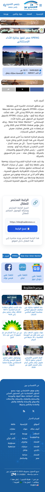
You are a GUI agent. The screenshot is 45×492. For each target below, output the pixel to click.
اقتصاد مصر (36, 456)
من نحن (35, 479)
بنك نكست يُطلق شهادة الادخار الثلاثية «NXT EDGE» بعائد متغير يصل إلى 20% (12, 311)
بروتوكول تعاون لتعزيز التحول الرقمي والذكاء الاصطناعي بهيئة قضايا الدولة (11, 361)
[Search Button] (4, 5)
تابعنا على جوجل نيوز (36, 277)
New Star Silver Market (31, 256)
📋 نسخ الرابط (22, 229)
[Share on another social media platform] (8, 89)
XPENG (15, 256)
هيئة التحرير (25, 479)
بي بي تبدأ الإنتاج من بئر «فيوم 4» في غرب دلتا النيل (12, 335)
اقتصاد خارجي (36, 448)
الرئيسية (39, 14)
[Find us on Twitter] (33, 411)
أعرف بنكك (34, 429)
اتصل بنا (27, 482)
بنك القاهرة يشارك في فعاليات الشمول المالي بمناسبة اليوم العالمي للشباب (33, 311)
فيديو (12, 433)
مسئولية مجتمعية (11, 444)
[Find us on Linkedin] (29, 411)
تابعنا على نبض (22, 276)
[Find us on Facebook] (38, 411)
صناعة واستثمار (23, 456)
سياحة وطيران (24, 440)
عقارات (12, 429)
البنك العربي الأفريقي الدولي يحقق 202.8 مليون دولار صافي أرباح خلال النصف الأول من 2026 (33, 362)
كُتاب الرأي (11, 438)
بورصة (6, 14)
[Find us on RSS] (24, 411)
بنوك (25, 429)
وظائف (35, 482)
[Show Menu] (40, 5)
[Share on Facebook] (37, 89)
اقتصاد (29, 14)
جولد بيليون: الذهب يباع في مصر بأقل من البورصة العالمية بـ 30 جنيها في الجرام (34, 336)
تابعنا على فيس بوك (8, 276)
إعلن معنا (15, 479)
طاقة (13, 424)
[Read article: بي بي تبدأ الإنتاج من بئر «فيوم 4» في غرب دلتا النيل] (12, 325)
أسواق (36, 424)
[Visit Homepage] (31, 6)
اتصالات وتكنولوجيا (34, 435)
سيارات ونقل (11, 73)
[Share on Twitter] (23, 89)
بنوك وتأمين (17, 14)
